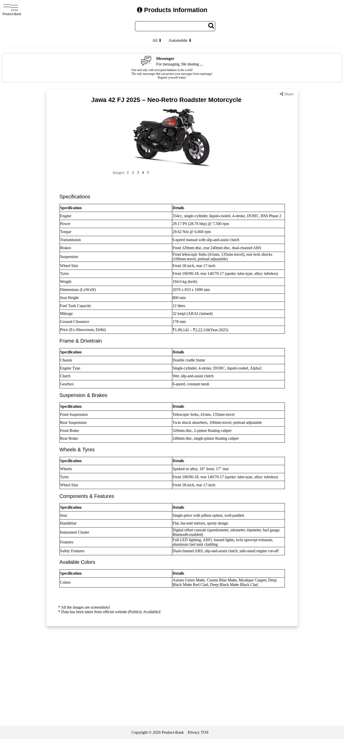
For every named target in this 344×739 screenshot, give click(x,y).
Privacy (194, 732)
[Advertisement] (172, 676)
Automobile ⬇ (180, 40)
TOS (205, 732)
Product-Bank (173, 732)
